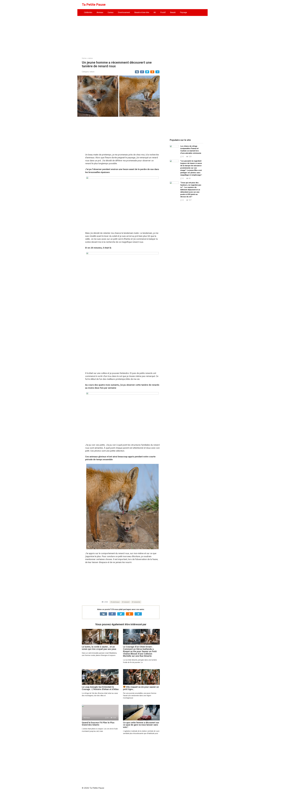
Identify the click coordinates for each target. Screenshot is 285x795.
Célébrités (88, 12)
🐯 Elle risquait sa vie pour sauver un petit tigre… (141, 688)
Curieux (110, 12)
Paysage (183, 12)
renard (126, 602)
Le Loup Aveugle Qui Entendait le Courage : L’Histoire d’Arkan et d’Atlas (100, 688)
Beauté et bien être (141, 12)
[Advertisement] (142, 34)
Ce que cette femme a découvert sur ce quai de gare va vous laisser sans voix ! (141, 725)
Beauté (173, 12)
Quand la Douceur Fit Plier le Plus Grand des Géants (98, 723)
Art (155, 12)
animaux (115, 602)
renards (137, 602)
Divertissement (124, 12)
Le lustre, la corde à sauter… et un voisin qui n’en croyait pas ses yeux (99, 647)
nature (92, 72)
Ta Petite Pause (94, 4)
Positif (163, 12)
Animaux (100, 12)
